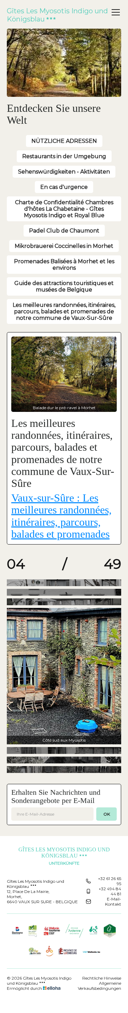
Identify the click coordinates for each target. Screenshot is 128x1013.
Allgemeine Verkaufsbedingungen (99, 986)
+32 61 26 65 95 (109, 881)
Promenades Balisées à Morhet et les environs (64, 264)
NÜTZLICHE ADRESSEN (64, 141)
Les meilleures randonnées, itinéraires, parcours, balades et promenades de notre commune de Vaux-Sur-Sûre (64, 311)
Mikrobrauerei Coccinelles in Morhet (64, 246)
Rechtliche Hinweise (101, 978)
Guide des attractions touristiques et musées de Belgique (64, 286)
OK (106, 814)
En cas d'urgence (64, 187)
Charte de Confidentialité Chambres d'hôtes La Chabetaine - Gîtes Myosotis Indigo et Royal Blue (64, 209)
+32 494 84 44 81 (110, 891)
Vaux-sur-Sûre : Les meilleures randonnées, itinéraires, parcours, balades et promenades (61, 516)
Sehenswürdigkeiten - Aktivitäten (64, 171)
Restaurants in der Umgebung (64, 156)
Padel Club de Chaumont (64, 230)
